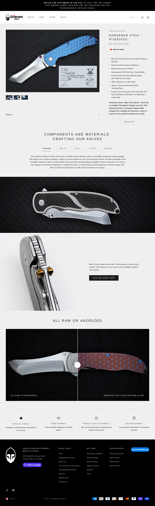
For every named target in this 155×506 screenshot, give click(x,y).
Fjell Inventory (92, 462)
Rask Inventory (92, 458)
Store (52, 17)
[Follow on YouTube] (13, 490)
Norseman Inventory (94, 454)
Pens (41, 17)
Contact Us (63, 482)
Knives (31, 17)
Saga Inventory (92, 466)
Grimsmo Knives (117, 31)
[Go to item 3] (24, 97)
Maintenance (64, 478)
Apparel (90, 470)
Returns (62, 474)
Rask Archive (115, 458)
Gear (89, 474)
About (63, 17)
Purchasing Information (68, 470)
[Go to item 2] (17, 97)
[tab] (46, 149)
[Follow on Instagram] (7, 490)
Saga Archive (115, 466)
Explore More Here (104, 278)
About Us (62, 462)
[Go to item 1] (9, 97)
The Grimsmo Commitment (69, 466)
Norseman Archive (117, 454)
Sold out (129, 122)
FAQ (60, 454)
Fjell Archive (114, 462)
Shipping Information (67, 458)
